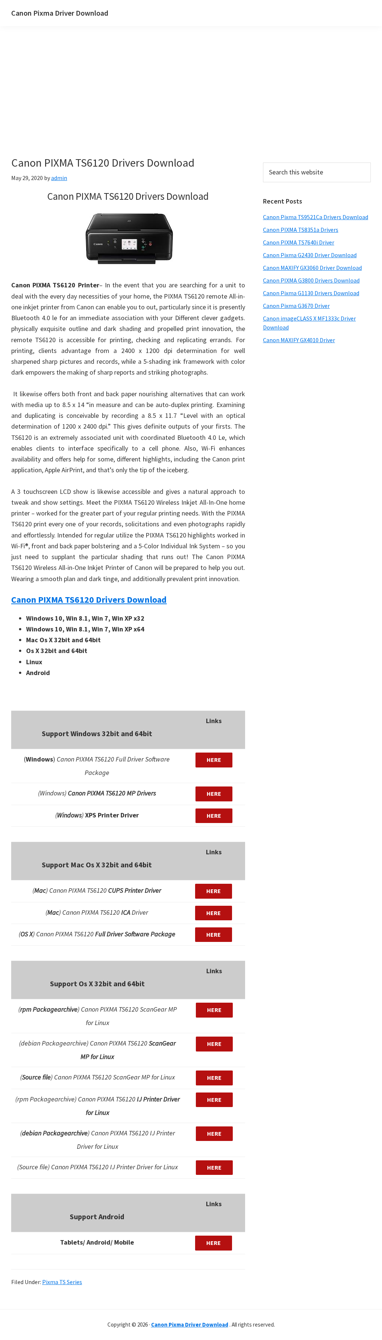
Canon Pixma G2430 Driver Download (310, 255)
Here (214, 759)
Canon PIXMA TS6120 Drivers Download (89, 599)
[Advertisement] (175, 103)
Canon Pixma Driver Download (59, 13)
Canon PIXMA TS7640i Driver (298, 242)
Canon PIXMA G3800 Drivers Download (311, 280)
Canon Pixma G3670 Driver (296, 305)
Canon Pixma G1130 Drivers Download (311, 293)
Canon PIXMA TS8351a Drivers (300, 229)
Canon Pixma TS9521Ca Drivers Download (315, 217)
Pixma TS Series (62, 1282)
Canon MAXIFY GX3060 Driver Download (312, 267)
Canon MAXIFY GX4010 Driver (299, 340)
